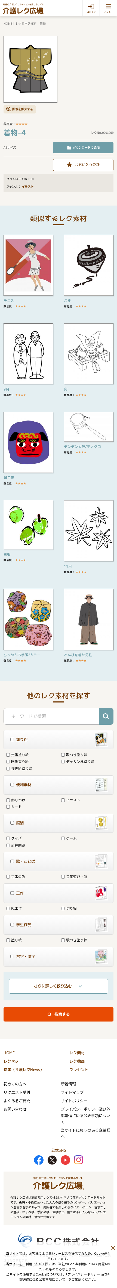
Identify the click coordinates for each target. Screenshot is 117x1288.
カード (16, 806)
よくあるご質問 (17, 1100)
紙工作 (16, 908)
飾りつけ (18, 799)
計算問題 (18, 845)
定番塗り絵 (20, 754)
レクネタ (11, 1061)
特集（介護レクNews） (24, 1069)
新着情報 (68, 1084)
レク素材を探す (26, 23)
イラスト (28, 186)
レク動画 (77, 1061)
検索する (62, 1014)
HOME (8, 23)
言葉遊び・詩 (76, 876)
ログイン (91, 12)
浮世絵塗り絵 (21, 768)
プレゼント (78, 1069)
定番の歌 (18, 876)
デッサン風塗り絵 (80, 761)
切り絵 (71, 908)
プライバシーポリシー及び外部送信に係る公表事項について (85, 1115)
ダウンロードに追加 (86, 147)
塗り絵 (16, 939)
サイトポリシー (74, 1100)
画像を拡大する (22, 109)
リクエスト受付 (17, 1092)
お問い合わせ (15, 1109)
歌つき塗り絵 (76, 754)
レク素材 (77, 1053)
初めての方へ (15, 1084)
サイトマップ (72, 1092)
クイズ (16, 838)
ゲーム (71, 838)
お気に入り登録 (87, 164)
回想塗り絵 (20, 761)
